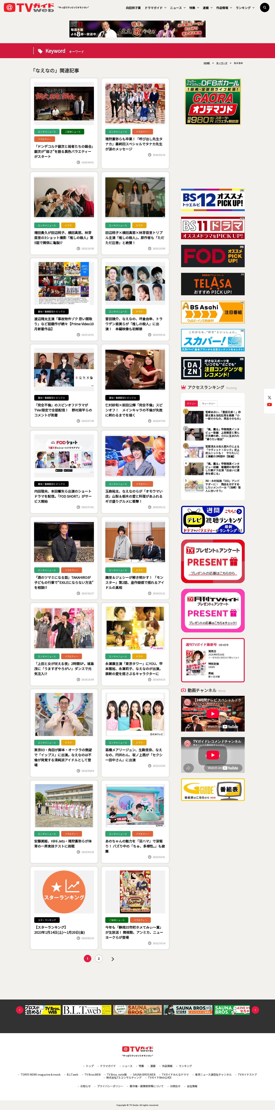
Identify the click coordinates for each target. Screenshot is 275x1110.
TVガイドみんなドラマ (175, 1074)
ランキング (243, 7)
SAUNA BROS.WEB (144, 1074)
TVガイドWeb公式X (159, 1077)
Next (255, 1010)
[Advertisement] (213, 157)
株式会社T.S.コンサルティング (124, 1077)
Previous (19, 1010)
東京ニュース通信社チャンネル (213, 1074)
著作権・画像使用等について (147, 1086)
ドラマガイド (154, 7)
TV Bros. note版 (117, 1074)
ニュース (176, 7)
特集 (192, 7)
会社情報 (192, 1086)
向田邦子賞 (133, 7)
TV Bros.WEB (93, 1074)
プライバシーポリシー (110, 1086)
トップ (90, 1066)
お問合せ (175, 1086)
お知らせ (85, 1086)
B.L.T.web (72, 1074)
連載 (206, 7)
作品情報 (222, 7)
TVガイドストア (247, 1074)
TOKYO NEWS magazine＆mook (40, 1074)
